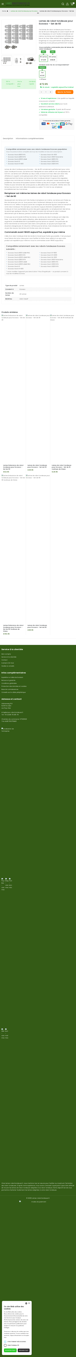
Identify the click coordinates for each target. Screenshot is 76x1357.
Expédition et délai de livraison (12, 677)
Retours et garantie (8, 680)
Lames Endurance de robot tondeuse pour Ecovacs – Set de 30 (13, 467)
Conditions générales (9, 683)
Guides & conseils (7, 666)
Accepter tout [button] (10, 1350)
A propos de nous (7, 663)
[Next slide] (34, 60)
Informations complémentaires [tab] (30, 138)
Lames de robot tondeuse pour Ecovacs (24, 11)
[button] (6, 60)
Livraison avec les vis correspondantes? (54, 65)
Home (8, 11)
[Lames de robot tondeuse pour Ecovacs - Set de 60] (18, 37)
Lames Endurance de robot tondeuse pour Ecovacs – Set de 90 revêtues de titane (13, 628)
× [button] (29, 1303)
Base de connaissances (9, 689)
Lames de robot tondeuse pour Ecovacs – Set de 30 (37, 466)
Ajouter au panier (64, 92)
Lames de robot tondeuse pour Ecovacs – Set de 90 (37, 626)
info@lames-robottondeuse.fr (12, 712)
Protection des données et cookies (14, 686)
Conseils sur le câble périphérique (13, 692)
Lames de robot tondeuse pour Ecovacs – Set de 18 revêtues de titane (61, 467)
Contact (4, 660)
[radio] (43, 58)
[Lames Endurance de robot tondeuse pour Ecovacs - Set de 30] (14, 388)
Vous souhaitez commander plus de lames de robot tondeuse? (56, 48)
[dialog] (17, 1328)
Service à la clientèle (8, 657)
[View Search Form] (63, 4)
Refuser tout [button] (23, 1350)
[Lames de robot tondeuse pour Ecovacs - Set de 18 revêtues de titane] (62, 388)
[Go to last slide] (1, 60)
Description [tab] (8, 138)
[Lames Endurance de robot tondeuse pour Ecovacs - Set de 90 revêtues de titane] (14, 548)
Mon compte (6, 654)
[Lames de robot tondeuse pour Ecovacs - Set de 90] (38, 548)
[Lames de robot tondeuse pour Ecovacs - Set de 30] (38, 388)
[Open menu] (2, 4)
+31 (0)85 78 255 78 (11, 715)
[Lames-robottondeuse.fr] (18, 4)
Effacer (43, 79)
